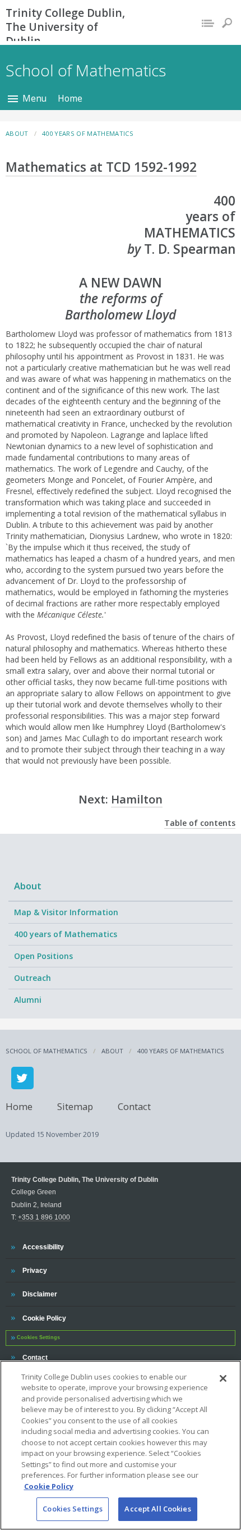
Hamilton (137, 799)
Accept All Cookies (157, 1509)
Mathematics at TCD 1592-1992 (101, 167)
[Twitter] (22, 1078)
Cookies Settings (73, 1509)
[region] (120, 1445)
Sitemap (75, 1105)
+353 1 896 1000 (44, 1217)
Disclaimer (39, 1294)
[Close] (223, 1378)
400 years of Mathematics (65, 934)
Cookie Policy (44, 1318)
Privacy (34, 1270)
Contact (134, 1105)
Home (70, 98)
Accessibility (43, 1246)
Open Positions (43, 956)
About (27, 885)
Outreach (32, 977)
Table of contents (199, 822)
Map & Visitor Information (66, 912)
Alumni (27, 999)
